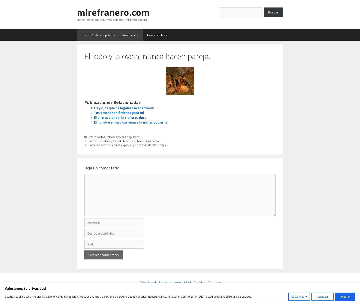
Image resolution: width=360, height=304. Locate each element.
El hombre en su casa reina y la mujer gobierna (131, 122)
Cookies (199, 282)
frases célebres (157, 35)
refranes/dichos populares (98, 35)
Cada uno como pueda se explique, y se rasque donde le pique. (127, 145)
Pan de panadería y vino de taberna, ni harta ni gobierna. (123, 141)
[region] (180, 293)
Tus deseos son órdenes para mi (119, 113)
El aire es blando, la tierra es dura (120, 117)
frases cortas (131, 35)
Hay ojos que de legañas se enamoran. (124, 108)
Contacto (214, 282)
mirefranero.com (113, 12)
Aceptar (345, 296)
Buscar (273, 12)
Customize (297, 296)
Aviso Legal (147, 282)
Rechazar (322, 296)
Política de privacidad (175, 282)
